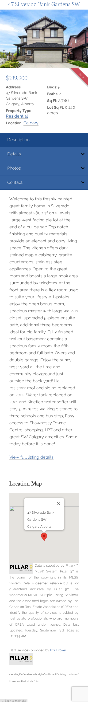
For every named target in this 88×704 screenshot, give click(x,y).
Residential (17, 116)
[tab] (44, 140)
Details (14, 153)
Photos (14, 168)
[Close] (58, 503)
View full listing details (31, 457)
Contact (15, 182)
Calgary (30, 122)
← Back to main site (13, 700)
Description (18, 139)
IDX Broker (58, 650)
